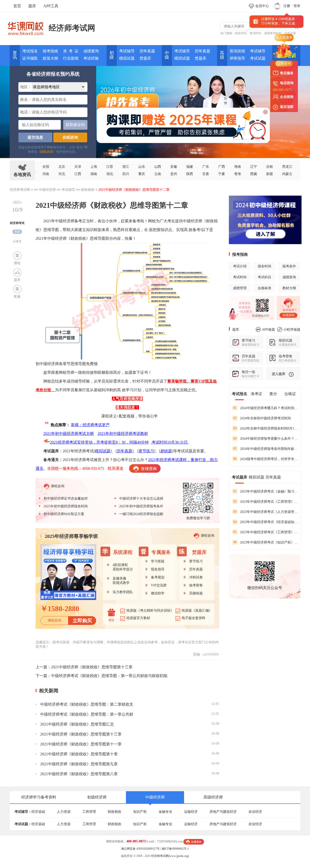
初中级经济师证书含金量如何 (66, 498)
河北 (61, 174)
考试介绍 (240, 266)
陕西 (189, 174)
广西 (221, 166)
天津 (77, 166)
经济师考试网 (72, 28)
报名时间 (241, 33)
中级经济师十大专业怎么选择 (141, 498)
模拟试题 (127, 58)
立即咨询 (284, 63)
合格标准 (264, 288)
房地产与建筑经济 (223, 812)
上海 (93, 166)
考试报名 (30, 51)
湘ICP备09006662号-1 (175, 848)
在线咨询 (70, 137)
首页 (17, 6)
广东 (205, 166)
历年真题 (147, 51)
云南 (157, 174)
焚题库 (145, 58)
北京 (61, 166)
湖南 (93, 174)
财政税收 (87, 190)
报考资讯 (244, 303)
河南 (45, 174)
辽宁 (253, 166)
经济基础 (38, 812)
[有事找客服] (193, 841)
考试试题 (257, 58)
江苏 (109, 166)
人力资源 (63, 812)
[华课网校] (28, 26)
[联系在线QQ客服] (145, 468)
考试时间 (255, 33)
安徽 (173, 166)
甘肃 (205, 174)
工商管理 (89, 812)
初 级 (111, 55)
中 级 (167, 55)
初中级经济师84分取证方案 (64, 514)
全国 (45, 166)
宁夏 (221, 174)
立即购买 (82, 620)
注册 (286, 6)
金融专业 (165, 812)
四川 (125, 174)
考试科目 (264, 277)
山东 (141, 166)
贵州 (173, 174)
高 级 (222, 55)
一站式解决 (244, 311)
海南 (237, 166)
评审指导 (237, 58)
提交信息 (35, 137)
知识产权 (140, 812)
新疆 (269, 174)
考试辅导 (127, 51)
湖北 (109, 174)
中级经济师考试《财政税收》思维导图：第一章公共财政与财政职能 (109, 676)
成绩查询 (91, 51)
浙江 (125, 166)
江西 (77, 174)
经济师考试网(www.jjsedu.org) (170, 856)
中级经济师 (47, 190)
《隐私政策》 (46, 151)
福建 (189, 166)
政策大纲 (50, 58)
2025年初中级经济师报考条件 (141, 506)
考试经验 (91, 58)
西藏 (253, 174)
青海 (237, 174)
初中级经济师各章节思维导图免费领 (67, 364)
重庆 (141, 174)
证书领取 (30, 58)
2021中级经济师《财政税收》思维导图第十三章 (91, 667)
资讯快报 (237, 51)
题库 (32, 6)
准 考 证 (70, 51)
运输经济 (191, 812)
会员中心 (262, 6)
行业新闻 (70, 58)
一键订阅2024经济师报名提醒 (141, 514)
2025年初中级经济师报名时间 (66, 506)
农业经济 (255, 812)
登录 (297, 6)
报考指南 (50, 51)
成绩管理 (240, 288)
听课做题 (244, 307)
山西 (157, 166)
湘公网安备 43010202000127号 (140, 848)
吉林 (269, 166)
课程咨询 (57, 486)
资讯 (15, 55)
